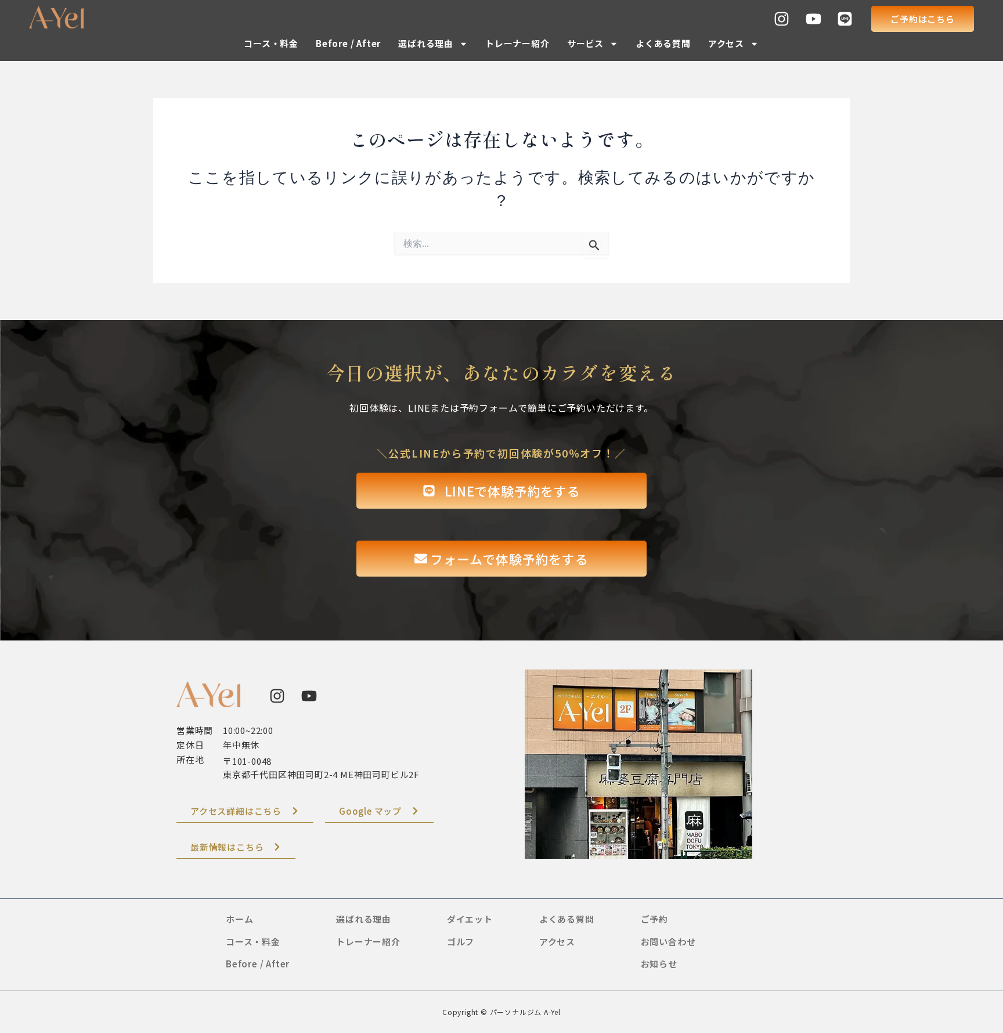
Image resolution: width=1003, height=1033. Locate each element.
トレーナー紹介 (517, 43)
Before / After (348, 43)
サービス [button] (585, 43)
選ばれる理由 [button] (425, 43)
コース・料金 (271, 43)
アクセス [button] (726, 43)
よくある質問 (663, 43)
